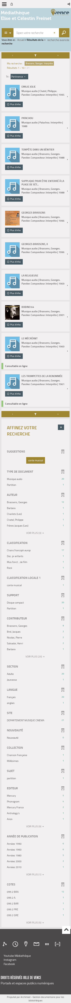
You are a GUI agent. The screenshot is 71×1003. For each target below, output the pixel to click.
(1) (34, 874)
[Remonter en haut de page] (66, 930)
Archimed (25, 997)
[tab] (5, 944)
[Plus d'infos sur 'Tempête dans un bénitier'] (12, 155)
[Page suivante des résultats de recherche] (58, 55)
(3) (34, 533)
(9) (34, 826)
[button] (69, 4)
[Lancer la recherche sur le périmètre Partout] (64, 32)
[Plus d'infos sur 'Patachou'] (12, 123)
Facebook (9, 964)
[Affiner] (35, 55)
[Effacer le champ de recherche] (54, 32)
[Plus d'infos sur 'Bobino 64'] (12, 312)
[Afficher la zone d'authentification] (12, 4)
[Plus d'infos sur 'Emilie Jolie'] (12, 92)
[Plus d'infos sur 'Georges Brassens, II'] (12, 249)
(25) (34, 656)
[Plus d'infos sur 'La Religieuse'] (12, 281)
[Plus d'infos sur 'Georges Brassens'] (12, 218)
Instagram (10, 960)
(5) (34, 922)
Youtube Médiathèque (17, 956)
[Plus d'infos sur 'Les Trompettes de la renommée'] (12, 381)
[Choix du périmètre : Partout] (8, 32)
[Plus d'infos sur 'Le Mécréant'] (12, 344)
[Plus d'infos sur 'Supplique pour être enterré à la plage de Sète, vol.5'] (12, 186)
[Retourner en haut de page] (61, 427)
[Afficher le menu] (4, 4)
